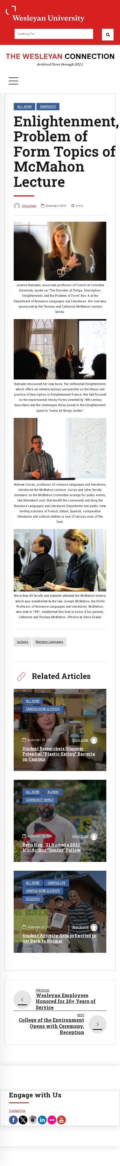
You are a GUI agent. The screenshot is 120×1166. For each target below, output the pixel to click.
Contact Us (17, 1111)
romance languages (49, 642)
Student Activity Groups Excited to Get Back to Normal (59, 938)
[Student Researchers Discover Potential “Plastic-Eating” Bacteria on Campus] (60, 730)
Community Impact (40, 800)
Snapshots (48, 106)
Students (33, 899)
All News (24, 106)
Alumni (53, 792)
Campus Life (56, 883)
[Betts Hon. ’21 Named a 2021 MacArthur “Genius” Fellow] (60, 820)
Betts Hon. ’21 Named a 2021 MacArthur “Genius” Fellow (51, 847)
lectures (22, 642)
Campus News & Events (43, 709)
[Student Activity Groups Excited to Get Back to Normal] (60, 911)
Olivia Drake (29, 205)
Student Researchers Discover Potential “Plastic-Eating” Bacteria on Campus (58, 754)
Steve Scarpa (80, 927)
